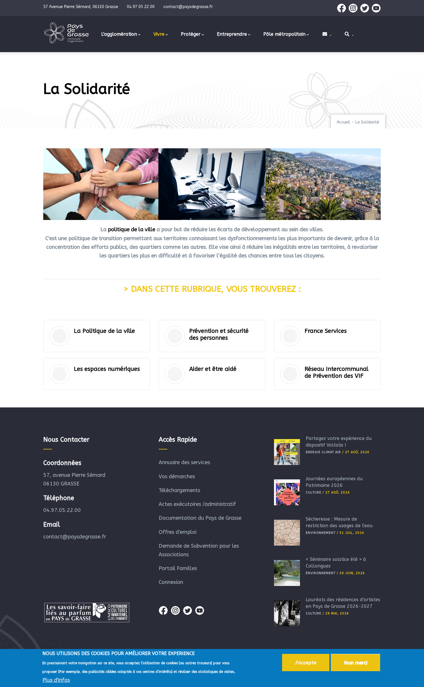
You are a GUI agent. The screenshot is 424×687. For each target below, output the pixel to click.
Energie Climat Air (323, 452)
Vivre (158, 34)
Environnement (320, 533)
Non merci (355, 662)
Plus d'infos (56, 680)
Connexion (171, 582)
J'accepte (305, 662)
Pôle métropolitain (284, 34)
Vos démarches (177, 476)
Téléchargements (179, 490)
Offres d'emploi (177, 532)
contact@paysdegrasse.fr (74, 537)
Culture (313, 492)
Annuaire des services (184, 462)
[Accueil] (66, 33)
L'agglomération (119, 34)
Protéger (190, 34)
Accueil (343, 122)
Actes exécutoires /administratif (197, 504)
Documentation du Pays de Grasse (200, 518)
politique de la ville (131, 229)
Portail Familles (178, 568)
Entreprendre (232, 34)
